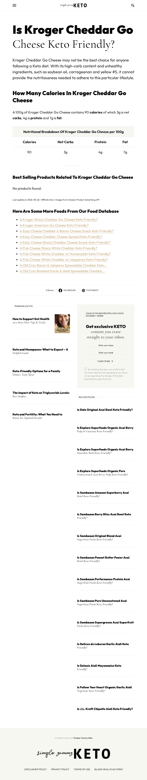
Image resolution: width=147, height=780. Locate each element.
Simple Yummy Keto (83, 738)
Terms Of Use (82, 769)
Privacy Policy (60, 769)
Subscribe (104, 361)
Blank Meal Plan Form (108, 769)
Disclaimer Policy (35, 769)
